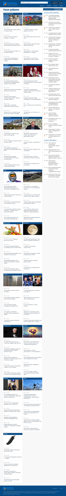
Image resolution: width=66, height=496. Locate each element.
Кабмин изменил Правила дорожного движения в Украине (32, 217)
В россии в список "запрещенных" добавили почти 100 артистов (12, 402)
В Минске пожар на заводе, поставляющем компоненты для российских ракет (12, 157)
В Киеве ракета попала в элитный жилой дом (12, 284)
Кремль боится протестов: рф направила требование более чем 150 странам (53, 175)
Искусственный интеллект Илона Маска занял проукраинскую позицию (32, 357)
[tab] (48, 9)
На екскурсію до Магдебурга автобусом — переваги (12, 456)
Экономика (26, 117)
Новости (42, 5)
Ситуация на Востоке (8, 13)
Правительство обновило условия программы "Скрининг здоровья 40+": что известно (32, 312)
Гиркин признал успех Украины (53, 69)
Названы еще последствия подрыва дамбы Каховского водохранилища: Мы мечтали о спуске (32, 420)
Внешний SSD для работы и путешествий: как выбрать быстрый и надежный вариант (12, 471)
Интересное (26, 223)
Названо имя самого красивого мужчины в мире (32, 260)
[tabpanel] (53, 94)
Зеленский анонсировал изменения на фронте (53, 98)
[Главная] (5, 3)
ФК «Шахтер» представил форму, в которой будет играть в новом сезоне (12, 246)
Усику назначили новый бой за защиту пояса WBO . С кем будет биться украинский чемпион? (12, 209)
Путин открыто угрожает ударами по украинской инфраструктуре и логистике (53, 156)
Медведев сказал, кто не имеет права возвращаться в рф (53, 150)
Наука (25, 378)
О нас (61, 488)
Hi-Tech (5, 274)
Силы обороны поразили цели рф (53, 85)
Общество (6, 65)
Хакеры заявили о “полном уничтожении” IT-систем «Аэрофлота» (32, 350)
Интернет (26, 325)
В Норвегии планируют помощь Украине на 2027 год (32, 24)
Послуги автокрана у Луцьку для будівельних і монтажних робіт (12, 463)
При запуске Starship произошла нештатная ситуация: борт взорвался (32, 428)
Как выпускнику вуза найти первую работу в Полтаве (12, 479)
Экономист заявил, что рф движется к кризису (32, 141)
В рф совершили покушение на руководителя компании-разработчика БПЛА (12, 148)
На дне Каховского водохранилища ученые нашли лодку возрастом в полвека (32, 412)
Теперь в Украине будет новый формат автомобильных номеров (32, 201)
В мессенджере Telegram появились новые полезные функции (12, 297)
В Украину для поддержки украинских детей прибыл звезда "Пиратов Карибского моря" (12, 349)
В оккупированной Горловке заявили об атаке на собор (12, 24)
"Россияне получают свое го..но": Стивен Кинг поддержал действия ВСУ (12, 336)
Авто (25, 170)
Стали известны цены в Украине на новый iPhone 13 (12, 319)
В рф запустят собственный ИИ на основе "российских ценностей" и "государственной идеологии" (32, 336)
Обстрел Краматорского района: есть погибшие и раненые (12, 50)
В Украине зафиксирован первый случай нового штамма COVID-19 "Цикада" (32, 319)
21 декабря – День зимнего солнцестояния (32, 246)
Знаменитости (7, 325)
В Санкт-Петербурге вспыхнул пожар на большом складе (12, 140)
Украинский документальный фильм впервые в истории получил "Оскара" (12, 409)
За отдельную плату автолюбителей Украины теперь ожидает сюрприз (32, 194)
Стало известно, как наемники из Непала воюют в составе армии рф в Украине (32, 181)
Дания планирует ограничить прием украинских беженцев (32, 43)
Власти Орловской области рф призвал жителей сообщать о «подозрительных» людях (53, 169)
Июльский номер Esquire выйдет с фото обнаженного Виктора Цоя (12, 253)
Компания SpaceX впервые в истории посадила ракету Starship (32, 253)
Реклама (5, 433)
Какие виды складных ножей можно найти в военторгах (12, 444)
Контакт (55, 488)
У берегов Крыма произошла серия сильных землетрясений (12, 164)
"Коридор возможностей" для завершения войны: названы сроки (53, 89)
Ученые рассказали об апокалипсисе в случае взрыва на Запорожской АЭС (32, 404)
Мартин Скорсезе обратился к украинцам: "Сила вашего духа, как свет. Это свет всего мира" (12, 358)
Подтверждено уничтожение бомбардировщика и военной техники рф (53, 103)
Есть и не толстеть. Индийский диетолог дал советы (12, 233)
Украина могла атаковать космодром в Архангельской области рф (12, 89)
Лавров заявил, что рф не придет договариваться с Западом (32, 50)
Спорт (5, 170)
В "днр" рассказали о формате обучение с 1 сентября (12, 36)
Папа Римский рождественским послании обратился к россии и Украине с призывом (32, 76)
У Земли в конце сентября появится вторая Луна (32, 267)
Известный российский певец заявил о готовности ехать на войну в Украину (12, 372)
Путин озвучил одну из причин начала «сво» (32, 36)
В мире (25, 65)
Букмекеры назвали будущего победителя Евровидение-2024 (12, 416)
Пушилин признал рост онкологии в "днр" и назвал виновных (32, 297)
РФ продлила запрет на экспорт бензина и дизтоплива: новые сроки (32, 156)
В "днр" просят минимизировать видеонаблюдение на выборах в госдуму (12, 58)
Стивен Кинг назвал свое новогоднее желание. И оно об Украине (12, 365)
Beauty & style (7, 223)
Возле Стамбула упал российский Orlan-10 (32, 104)
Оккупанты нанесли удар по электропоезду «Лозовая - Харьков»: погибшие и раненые (12, 97)
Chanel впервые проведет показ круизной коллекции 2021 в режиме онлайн (12, 261)
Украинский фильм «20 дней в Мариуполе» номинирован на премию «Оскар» (12, 425)
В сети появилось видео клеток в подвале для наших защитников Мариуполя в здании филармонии (32, 209)
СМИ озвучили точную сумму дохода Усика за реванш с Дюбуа (12, 201)
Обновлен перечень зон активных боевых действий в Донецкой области (12, 43)
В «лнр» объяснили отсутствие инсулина (32, 304)
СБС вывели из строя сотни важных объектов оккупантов (53, 119)
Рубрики (49, 5)
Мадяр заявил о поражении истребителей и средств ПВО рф (12, 104)
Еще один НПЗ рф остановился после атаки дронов (32, 149)
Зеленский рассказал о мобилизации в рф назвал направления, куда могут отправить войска (53, 79)
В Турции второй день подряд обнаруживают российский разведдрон (32, 97)
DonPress (12, 3)
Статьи (55, 5)
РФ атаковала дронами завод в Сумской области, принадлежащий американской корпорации (12, 76)
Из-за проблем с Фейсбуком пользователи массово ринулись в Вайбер (12, 312)
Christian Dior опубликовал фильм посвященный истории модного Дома (12, 268)
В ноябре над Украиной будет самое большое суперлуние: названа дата (32, 233)
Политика (26, 13)
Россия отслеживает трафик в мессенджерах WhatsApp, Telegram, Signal (32, 372)
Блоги (61, 5)
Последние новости (48, 9)
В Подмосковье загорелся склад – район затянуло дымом (12, 128)
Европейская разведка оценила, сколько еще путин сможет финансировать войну (32, 128)
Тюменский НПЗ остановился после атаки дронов (32, 163)
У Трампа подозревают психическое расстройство (32, 284)
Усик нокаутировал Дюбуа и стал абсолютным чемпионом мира (12, 217)
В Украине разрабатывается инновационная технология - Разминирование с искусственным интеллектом (32, 390)
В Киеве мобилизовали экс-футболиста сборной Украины (12, 194)
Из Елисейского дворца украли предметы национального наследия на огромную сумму (32, 90)
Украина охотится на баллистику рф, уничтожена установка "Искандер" (12, 111)
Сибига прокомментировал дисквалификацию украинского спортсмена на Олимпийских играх (12, 181)
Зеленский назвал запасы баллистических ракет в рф (53, 94)
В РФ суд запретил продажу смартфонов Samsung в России (12, 304)
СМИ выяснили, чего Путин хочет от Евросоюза (32, 111)
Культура (6, 378)
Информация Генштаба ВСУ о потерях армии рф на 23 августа (53, 136)
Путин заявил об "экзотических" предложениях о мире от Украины (32, 57)
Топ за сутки (58, 9)
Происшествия (7, 117)
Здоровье (26, 274)
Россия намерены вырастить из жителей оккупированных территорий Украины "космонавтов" (12, 389)
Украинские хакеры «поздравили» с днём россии (32, 364)
